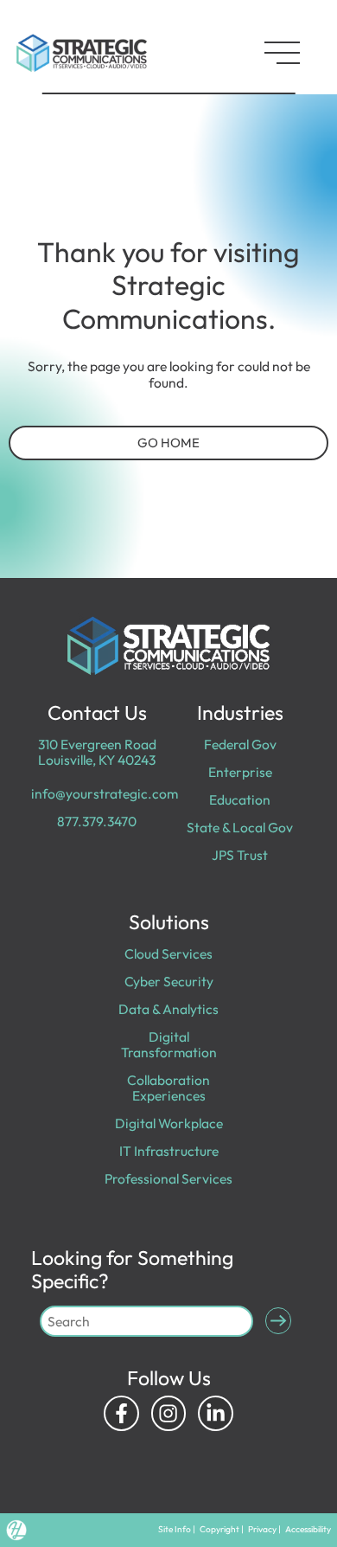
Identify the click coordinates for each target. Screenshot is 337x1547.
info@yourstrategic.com (104, 793)
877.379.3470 (97, 821)
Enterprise (240, 771)
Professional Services (168, 1178)
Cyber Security (168, 981)
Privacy (262, 1529)
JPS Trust (240, 854)
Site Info (174, 1529)
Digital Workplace (169, 1123)
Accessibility (308, 1529)
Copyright (219, 1529)
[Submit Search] (278, 1320)
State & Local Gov (240, 827)
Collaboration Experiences (168, 1087)
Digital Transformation (169, 1044)
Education (239, 799)
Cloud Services (168, 953)
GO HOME (168, 442)
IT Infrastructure (169, 1150)
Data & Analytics (168, 1008)
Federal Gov (240, 744)
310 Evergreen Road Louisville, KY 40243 (97, 751)
